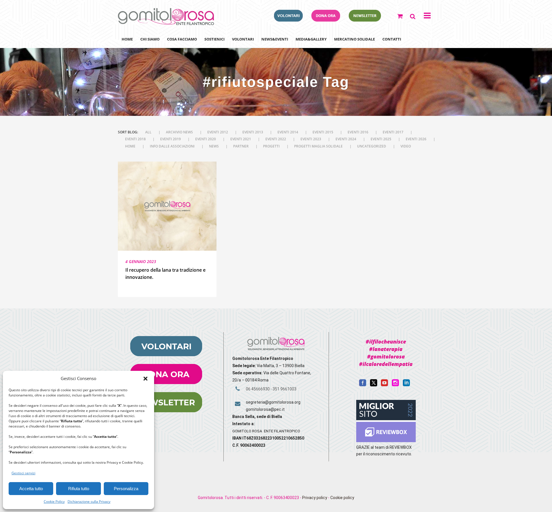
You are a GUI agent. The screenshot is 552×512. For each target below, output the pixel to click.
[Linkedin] (406, 385)
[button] (145, 378)
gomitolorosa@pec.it (265, 409)
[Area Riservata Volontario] (288, 20)
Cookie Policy (54, 501)
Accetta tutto (31, 488)
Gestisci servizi (23, 473)
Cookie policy (342, 497)
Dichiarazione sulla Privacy (89, 501)
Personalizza (126, 488)
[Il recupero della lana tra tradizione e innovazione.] (167, 206)
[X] (373, 385)
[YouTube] (384, 385)
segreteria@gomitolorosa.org (273, 402)
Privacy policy (314, 497)
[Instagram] (395, 385)
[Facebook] (362, 385)
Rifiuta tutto (78, 488)
